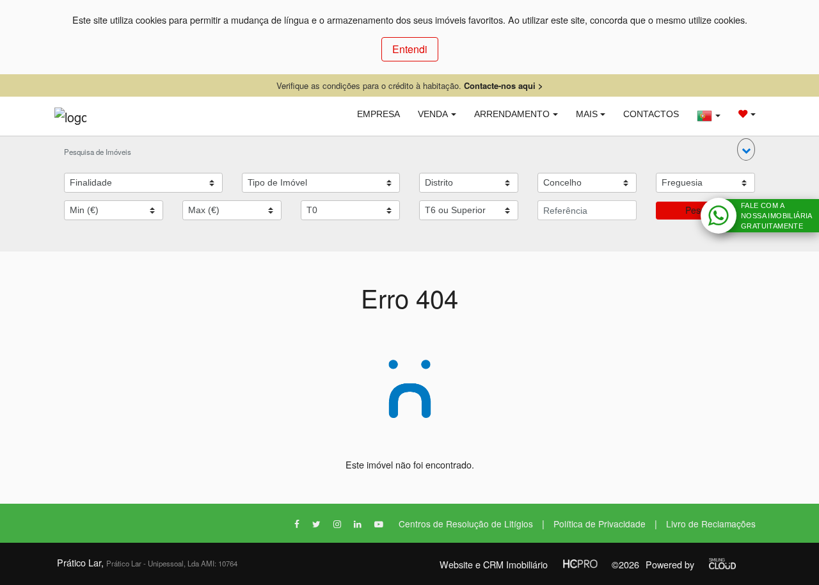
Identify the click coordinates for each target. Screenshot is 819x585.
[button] (746, 149)
